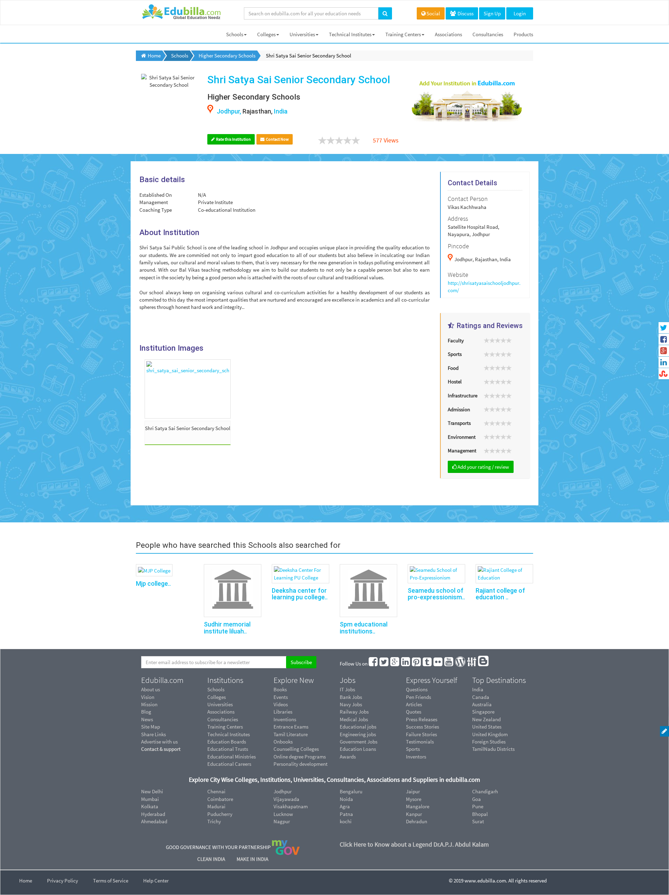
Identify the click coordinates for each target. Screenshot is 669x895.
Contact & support (160, 749)
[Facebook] (373, 663)
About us (150, 689)
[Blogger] (483, 663)
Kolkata (149, 806)
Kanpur (414, 814)
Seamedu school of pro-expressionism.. (436, 594)
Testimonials (420, 741)
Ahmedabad (154, 821)
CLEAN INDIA (211, 859)
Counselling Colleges (296, 749)
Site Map (150, 726)
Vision (147, 697)
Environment (462, 437)
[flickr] (438, 663)
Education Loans (358, 749)
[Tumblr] (427, 663)
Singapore (483, 711)
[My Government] (286, 847)
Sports (455, 354)
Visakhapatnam (291, 806)
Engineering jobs (358, 734)
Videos (281, 704)
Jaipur (413, 791)
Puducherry (219, 814)
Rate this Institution (233, 139)
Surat (478, 821)
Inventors (416, 756)
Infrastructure (462, 395)
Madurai (216, 806)
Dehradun (416, 821)
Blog (146, 711)
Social (433, 13)
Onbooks (283, 741)
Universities (302, 34)
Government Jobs (358, 741)
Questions (417, 689)
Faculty (456, 340)
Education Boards (226, 741)
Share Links (153, 734)
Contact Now (277, 139)
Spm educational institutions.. (363, 628)
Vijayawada (286, 799)
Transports (459, 423)
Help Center (156, 880)
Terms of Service (110, 880)
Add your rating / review (483, 467)
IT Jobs (347, 689)
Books (280, 689)
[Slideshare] (472, 663)
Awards (348, 756)
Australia (482, 704)
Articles (414, 704)
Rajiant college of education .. (500, 594)
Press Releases (421, 719)
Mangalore (417, 806)
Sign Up (492, 13)
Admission (459, 409)
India (477, 689)
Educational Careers (229, 764)
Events (281, 697)
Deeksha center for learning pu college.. (300, 594)
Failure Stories (421, 734)
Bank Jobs (351, 697)
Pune (477, 806)
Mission (149, 704)
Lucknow (283, 814)
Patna (346, 814)
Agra (345, 806)
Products (523, 34)
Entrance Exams (291, 726)
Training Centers (403, 34)
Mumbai (150, 799)
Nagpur (282, 821)
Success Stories (422, 726)
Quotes (413, 711)
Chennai (216, 791)
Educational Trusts (227, 749)
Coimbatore (220, 799)
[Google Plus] (395, 663)
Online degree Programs (300, 756)
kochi (346, 821)
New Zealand (486, 719)
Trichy (214, 821)
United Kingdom (490, 734)
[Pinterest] (417, 663)
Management (462, 450)
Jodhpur (283, 791)
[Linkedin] (406, 663)
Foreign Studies (489, 741)
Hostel (455, 381)
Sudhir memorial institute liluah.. (227, 628)
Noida (346, 799)
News (147, 719)
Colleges (266, 34)
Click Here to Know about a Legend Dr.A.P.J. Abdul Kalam (414, 844)
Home (25, 880)
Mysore (413, 799)
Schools (234, 34)
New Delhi (152, 791)
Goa (476, 799)
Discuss (465, 13)
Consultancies (487, 34)
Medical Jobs (354, 719)
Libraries (283, 711)
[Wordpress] (460, 663)
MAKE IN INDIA (252, 859)
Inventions (285, 719)
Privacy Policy (62, 880)
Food (453, 368)
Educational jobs (358, 726)
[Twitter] (384, 663)
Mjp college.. (153, 583)
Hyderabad (153, 814)
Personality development (301, 764)
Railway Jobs (354, 711)
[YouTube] (449, 663)
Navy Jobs (351, 704)
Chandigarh (485, 791)
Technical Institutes (350, 34)
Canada (480, 697)
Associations (448, 34)
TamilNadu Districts (493, 749)
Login (520, 13)
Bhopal (480, 814)
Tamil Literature (291, 734)
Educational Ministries (231, 756)
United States (486, 726)
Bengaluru (351, 791)
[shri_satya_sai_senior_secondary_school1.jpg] (188, 389)
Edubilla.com (162, 680)
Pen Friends (418, 697)
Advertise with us (159, 741)
